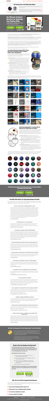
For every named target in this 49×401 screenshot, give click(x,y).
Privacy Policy (23, 397)
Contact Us (16, 397)
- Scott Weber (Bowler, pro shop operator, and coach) (18, 274)
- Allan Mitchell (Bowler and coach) (15, 266)
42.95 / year (20, 28)
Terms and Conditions (31, 397)
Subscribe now (39, 10)
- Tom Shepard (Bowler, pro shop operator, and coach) (18, 284)
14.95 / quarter (10, 28)
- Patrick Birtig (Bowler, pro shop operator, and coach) (18, 293)
